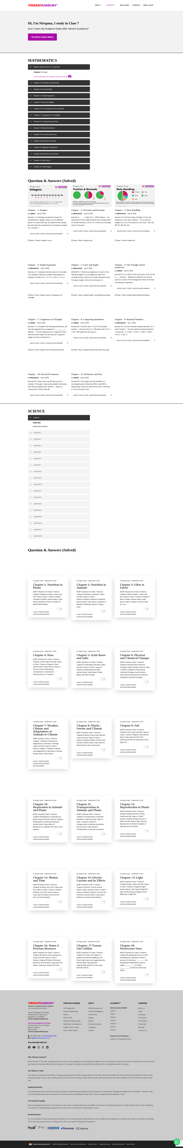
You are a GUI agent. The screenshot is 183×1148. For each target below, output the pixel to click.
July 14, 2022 (88, 214)
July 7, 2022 (131, 323)
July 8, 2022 (84, 323)
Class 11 (112, 1027)
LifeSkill (91, 1030)
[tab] (59, 67)
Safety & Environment (118, 1144)
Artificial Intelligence (95, 1011)
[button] (59, 67)
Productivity (92, 1015)
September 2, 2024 (50, 581)
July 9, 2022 (41, 323)
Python (66, 1015)
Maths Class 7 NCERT (37, 234)
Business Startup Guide (71, 1021)
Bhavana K (77, 214)
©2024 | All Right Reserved (60, 1144)
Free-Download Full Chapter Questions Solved (51, 77)
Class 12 (113, 1030)
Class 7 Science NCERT (41, 612)
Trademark (142, 1024)
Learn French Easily (70, 1030)
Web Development (95, 1008)
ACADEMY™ (110, 5)
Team (140, 1011)
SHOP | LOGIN (148, 5)
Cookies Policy (92, 1144)
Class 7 (113, 1014)
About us (141, 1008)
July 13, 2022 (131, 214)
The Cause (142, 1018)
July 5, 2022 (84, 378)
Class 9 (113, 1020)
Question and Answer (41, 614)
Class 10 (113, 1024)
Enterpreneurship (94, 1024)
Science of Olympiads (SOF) (120, 1039)
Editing (90, 1021)
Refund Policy (130, 1144)
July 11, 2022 (88, 268)
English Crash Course (71, 1027)
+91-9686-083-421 (43, 1036)
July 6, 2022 (44, 378)
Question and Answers (54, 234)
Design (90, 1018)
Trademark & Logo (104, 1144)
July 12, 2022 (44, 268)
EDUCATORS (124, 5)
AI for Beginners (69, 1008)
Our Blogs (141, 1015)
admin (33, 214)
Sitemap (141, 1027)
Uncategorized (38, 766)
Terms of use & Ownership (78, 1144)
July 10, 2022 (128, 271)
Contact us (142, 1030)
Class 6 (113, 1011)
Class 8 (113, 1017)
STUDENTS (136, 5)
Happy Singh (39, 581)
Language (92, 1027)
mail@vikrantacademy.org (39, 1038)
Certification (143, 1021)
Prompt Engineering (70, 1011)
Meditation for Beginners (72, 1024)
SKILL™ (98, 5)
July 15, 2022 (41, 214)
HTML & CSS (67, 1018)
